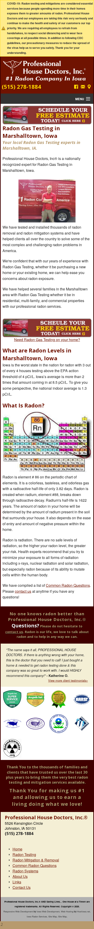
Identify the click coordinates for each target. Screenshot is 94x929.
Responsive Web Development (18, 911)
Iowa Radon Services (37, 916)
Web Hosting (67, 911)
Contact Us (22, 887)
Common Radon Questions (68, 585)
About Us (20, 876)
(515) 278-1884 (21, 86)
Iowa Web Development (48, 911)
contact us (23, 591)
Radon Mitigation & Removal (36, 860)
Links (17, 882)
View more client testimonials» (68, 680)
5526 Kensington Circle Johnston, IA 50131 (24, 826)
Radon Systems (25, 871)
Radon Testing (24, 854)
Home (17, 849)
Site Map (52, 916)
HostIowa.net (83, 911)
